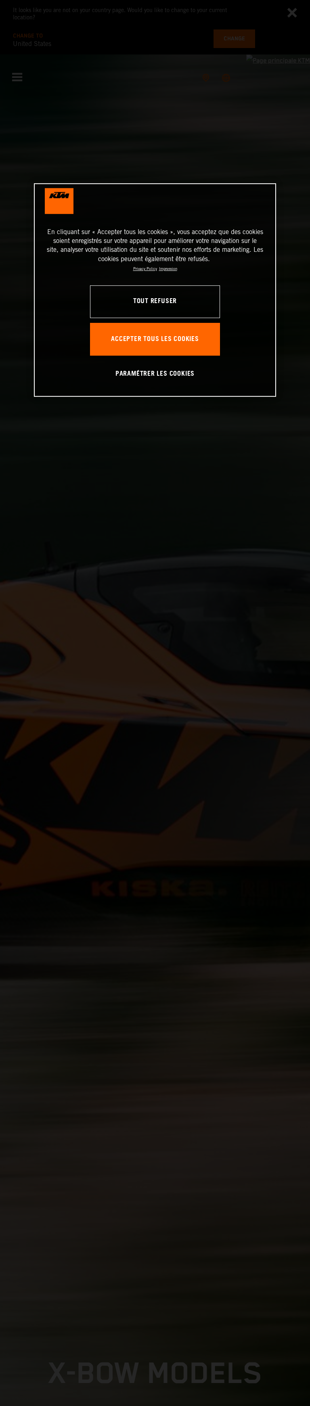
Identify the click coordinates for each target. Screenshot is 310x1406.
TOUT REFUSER (155, 301)
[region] (155, 290)
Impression (168, 268)
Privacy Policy (145, 268)
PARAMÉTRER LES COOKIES (155, 374)
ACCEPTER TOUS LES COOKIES (155, 339)
